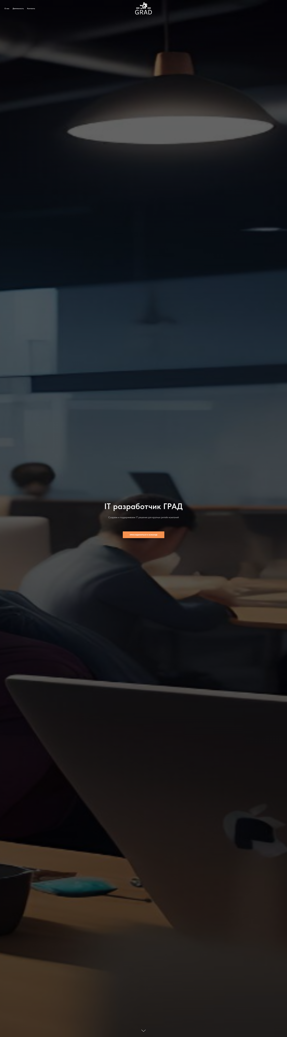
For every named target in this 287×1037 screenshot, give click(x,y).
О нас (6, 8)
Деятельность (18, 8)
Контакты (31, 8)
